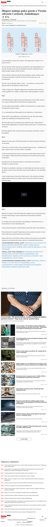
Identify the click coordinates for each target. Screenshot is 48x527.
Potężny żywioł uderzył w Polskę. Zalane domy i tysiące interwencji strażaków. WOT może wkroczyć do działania (24, 489)
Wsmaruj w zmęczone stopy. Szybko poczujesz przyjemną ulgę (18, 498)
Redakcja (42, 519)
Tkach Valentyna (9, 23)
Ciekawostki (26, 5)
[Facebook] (3, 17)
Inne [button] (45, 5)
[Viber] (8, 17)
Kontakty (19, 522)
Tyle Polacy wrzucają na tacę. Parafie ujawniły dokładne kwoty (18, 485)
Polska (17, 5)
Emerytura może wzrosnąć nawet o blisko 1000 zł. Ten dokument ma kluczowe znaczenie (23, 482)
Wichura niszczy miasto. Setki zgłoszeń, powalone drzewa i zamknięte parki (20, 492)
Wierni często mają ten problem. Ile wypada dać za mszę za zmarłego (19, 475)
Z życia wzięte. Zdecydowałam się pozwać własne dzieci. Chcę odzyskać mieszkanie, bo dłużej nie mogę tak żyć (25, 506)
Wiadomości (12, 5)
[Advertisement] (24, 277)
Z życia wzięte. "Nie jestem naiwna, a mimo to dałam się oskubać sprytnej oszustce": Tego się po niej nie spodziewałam (25, 466)
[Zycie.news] (6, 2)
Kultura (21, 5)
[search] (46, 2)
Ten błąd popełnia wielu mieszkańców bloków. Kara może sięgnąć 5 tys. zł (20, 473)
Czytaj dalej (24, 439)
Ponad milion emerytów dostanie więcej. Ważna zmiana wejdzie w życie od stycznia (22, 509)
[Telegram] (5, 17)
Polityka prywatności (26, 522)
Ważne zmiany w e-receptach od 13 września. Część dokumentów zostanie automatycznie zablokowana (24, 479)
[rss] (42, 2)
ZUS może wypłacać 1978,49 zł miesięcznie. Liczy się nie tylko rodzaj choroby (21, 495)
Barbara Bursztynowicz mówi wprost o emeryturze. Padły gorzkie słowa (20, 511)
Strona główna (4, 5)
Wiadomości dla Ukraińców (37, 5)
